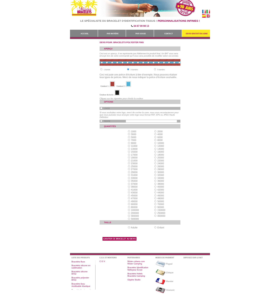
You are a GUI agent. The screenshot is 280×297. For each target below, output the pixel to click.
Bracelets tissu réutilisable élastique (80, 285)
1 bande (107, 70)
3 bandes (134, 70)
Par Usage (140, 34)
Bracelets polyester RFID (80, 278)
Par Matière (113, 34)
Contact (168, 34)
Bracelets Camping (136, 276)
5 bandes (161, 70)
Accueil (85, 34)
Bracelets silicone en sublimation (80, 266)
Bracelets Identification (137, 267)
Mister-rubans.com (136, 261)
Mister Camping (134, 263)
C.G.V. (102, 261)
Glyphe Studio (133, 280)
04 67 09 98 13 (141, 26)
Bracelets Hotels (134, 273)
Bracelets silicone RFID (79, 272)
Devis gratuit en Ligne (197, 34)
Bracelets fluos (78, 261)
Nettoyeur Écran (134, 270)
